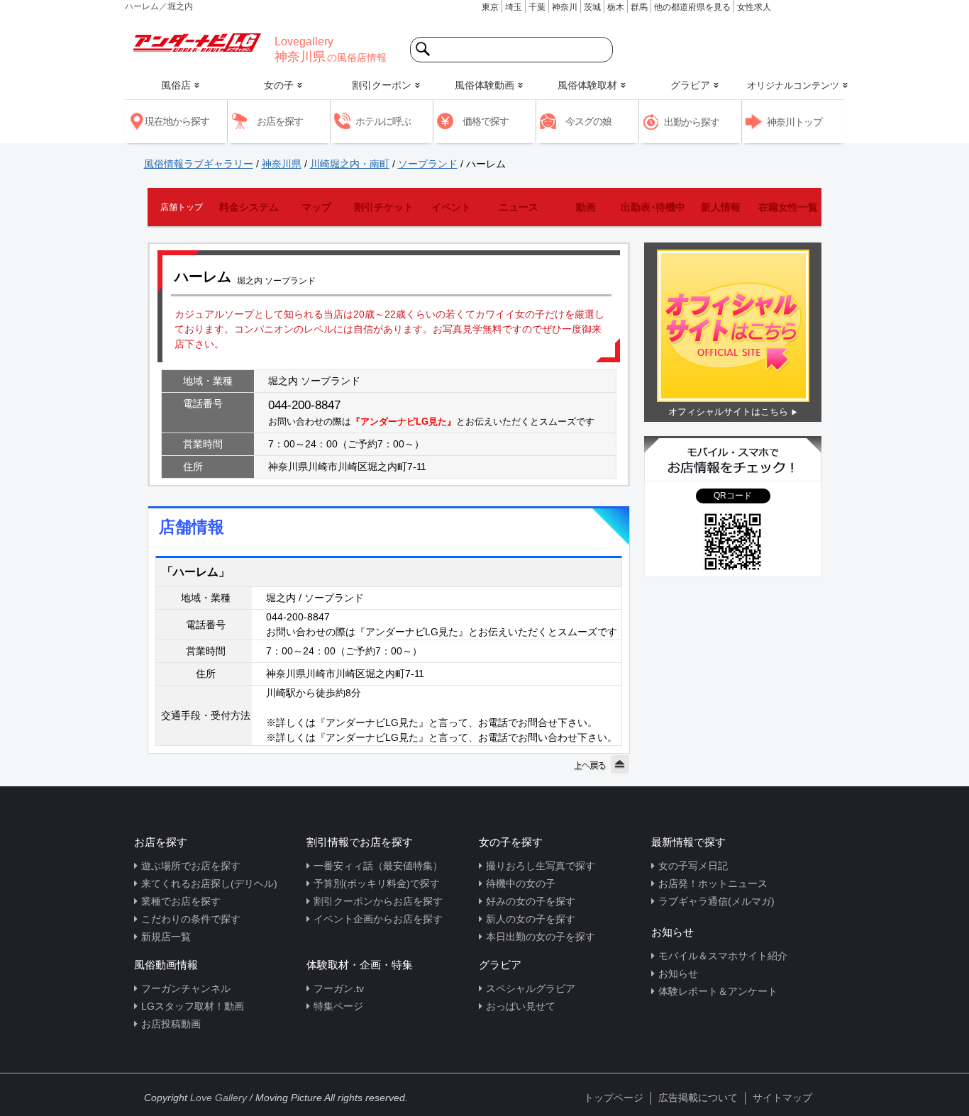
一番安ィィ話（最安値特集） (378, 865)
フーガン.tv (339, 988)
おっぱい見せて (520, 1006)
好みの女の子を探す (530, 901)
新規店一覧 (166, 936)
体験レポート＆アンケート (717, 991)
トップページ (613, 1097)
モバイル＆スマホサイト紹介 (722, 955)
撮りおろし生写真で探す (540, 865)
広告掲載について (698, 1097)
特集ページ (338, 1006)
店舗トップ (181, 207)
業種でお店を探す (181, 901)
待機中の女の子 (520, 883)
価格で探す (486, 121)
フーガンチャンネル (186, 988)
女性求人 (754, 7)
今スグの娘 (588, 121)
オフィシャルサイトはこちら (728, 411)
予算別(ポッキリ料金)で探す (377, 883)
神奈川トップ (794, 122)
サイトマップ (782, 1097)
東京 (490, 7)
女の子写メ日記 (693, 865)
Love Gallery (218, 1097)
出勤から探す (691, 122)
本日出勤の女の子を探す (540, 936)
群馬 (639, 7)
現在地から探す (177, 121)
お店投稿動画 (171, 1023)
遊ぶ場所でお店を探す (190, 865)
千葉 (537, 7)
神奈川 (564, 7)
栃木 (615, 7)
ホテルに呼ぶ (383, 121)
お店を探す (280, 121)
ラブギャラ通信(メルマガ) (716, 901)
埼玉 (513, 7)
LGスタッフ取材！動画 (192, 1006)
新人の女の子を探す (530, 919)
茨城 (592, 7)
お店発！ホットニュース (713, 883)
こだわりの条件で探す (190, 919)
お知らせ (678, 973)
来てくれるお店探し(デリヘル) (209, 883)
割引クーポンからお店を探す (378, 901)
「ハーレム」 (196, 572)
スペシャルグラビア (530, 988)
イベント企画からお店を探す (378, 919)
